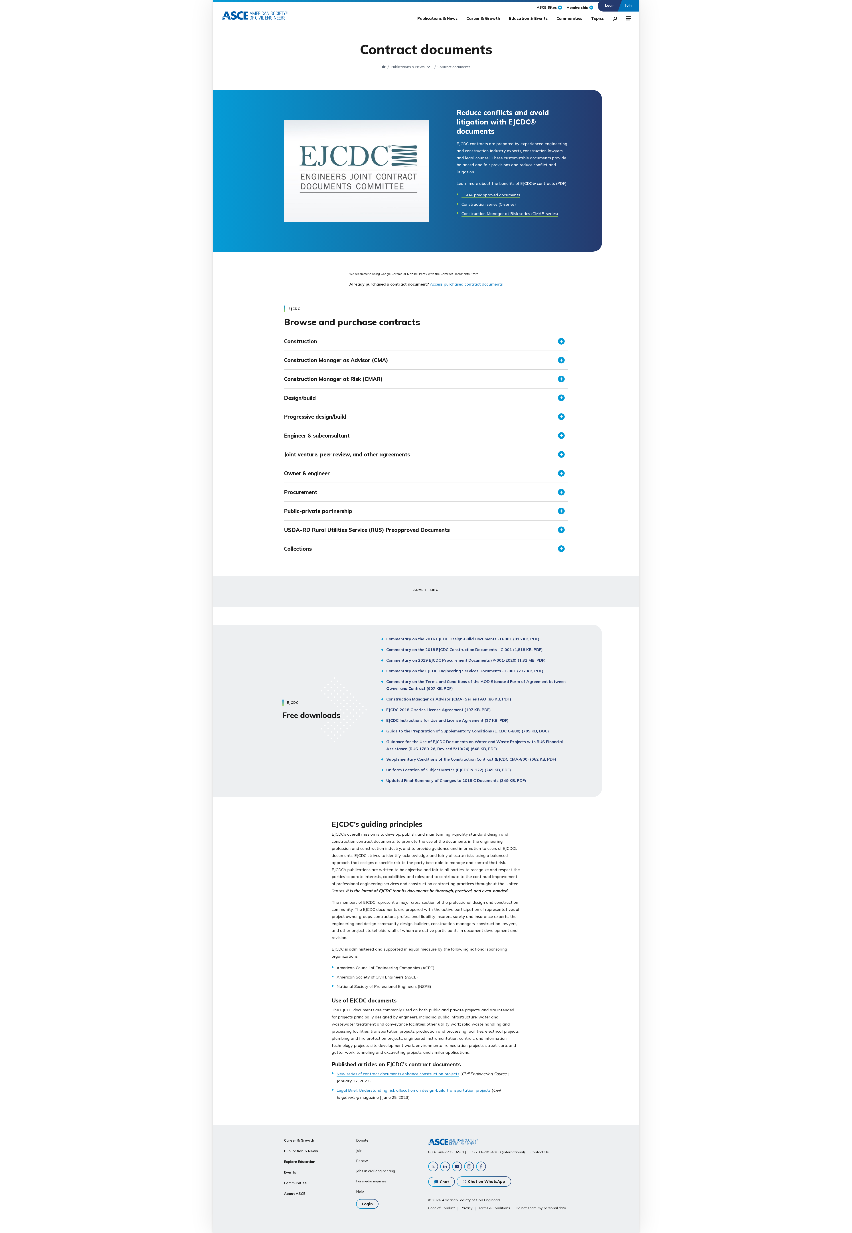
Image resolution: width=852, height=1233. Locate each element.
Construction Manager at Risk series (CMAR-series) (510, 213)
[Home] (384, 66)
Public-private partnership (318, 511)
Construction (300, 341)
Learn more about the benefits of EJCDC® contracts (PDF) (511, 183)
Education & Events (528, 18)
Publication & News (301, 1151)
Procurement (300, 492)
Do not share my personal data (541, 1208)
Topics (597, 18)
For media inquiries (371, 1181)
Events (290, 1172)
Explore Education (299, 1161)
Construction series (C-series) (489, 204)
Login (367, 1203)
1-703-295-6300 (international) (498, 1152)
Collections (298, 548)
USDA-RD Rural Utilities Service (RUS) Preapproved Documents (367, 530)
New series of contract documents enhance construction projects (398, 1073)
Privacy (466, 1208)
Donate (362, 1140)
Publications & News (437, 18)
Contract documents (454, 67)
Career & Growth (483, 18)
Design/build (300, 398)
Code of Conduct (441, 1208)
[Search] (613, 18)
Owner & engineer (307, 473)
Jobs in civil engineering (375, 1171)
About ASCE (294, 1193)
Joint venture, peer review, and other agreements (347, 454)
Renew (362, 1160)
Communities (569, 18)
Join (359, 1150)
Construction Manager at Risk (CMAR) (333, 379)
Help (360, 1191)
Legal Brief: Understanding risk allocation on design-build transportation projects (414, 1090)
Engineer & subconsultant (317, 435)
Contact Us (540, 1152)
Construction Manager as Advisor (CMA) (336, 360)
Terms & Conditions (494, 1208)
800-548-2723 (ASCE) (447, 1152)
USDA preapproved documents (491, 194)
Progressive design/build (315, 416)
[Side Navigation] (628, 18)
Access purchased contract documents (466, 284)
